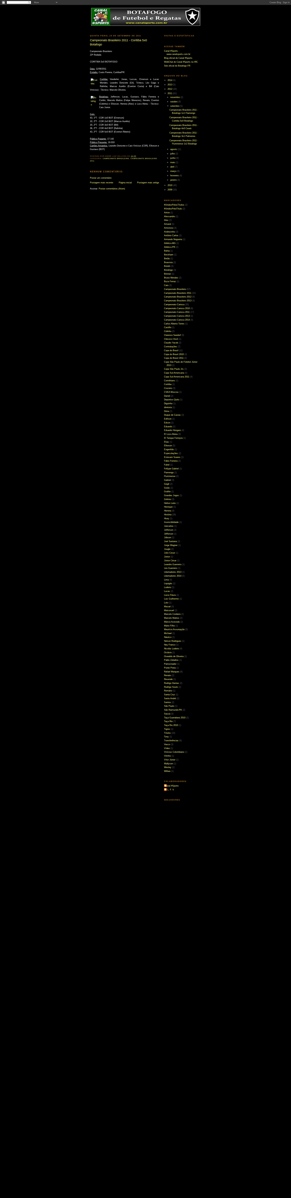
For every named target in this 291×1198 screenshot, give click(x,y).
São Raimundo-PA (173, 710)
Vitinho (167, 756)
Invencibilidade (171, 522)
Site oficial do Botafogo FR (177, 65)
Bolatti (167, 266)
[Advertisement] (145, 30)
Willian (167, 771)
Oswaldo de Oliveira (174, 656)
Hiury (166, 518)
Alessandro (169, 216)
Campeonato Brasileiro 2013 (177, 300)
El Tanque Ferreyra (173, 438)
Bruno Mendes (171, 277)
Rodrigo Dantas (171, 683)
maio (173, 162)
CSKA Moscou (171, 392)
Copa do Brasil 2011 (174, 358)
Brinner (167, 274)
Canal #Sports (172, 786)
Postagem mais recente (101, 182)
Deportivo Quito (171, 399)
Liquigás (168, 583)
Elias (166, 442)
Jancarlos (168, 526)
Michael (168, 633)
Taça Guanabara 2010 (174, 717)
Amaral (167, 224)
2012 (170, 89)
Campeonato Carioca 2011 (177, 312)
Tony (166, 736)
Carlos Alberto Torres (174, 323)
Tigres (167, 729)
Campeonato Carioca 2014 (177, 320)
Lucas (167, 591)
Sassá (167, 713)
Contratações (170, 346)
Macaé (167, 606)
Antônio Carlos (171, 235)
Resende (168, 679)
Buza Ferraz (170, 281)
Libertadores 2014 (172, 576)
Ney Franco (169, 644)
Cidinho (167, 331)
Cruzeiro (168, 388)
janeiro (173, 180)
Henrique (168, 507)
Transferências (171, 740)
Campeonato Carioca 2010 (177, 308)
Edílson (167, 419)
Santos (167, 702)
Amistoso (168, 228)
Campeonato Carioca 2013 (177, 316)
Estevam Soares (172, 457)
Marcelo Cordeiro (172, 614)
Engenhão (169, 449)
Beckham (168, 254)
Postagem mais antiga (148, 182)
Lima (166, 579)
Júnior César (170, 560)
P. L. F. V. (169, 789)
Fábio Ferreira (170, 461)
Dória (166, 411)
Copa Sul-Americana (174, 373)
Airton (167, 212)
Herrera (167, 510)
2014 (170, 80)
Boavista (168, 262)
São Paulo (169, 706)
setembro (175, 106)
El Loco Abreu (171, 434)
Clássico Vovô (171, 339)
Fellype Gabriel (171, 468)
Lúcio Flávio (170, 595)
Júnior (167, 556)
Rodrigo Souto (171, 687)
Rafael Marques (171, 671)
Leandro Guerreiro (172, 564)
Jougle (167, 549)
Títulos (167, 733)
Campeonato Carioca (174, 304)
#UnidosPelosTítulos (174, 205)
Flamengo (169, 472)
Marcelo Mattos (171, 618)
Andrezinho (169, 231)
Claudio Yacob (171, 342)
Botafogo (168, 270)
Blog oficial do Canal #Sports (178, 58)
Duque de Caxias (172, 415)
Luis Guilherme (171, 598)
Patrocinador (170, 664)
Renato (167, 675)
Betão (167, 258)
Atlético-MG (170, 243)
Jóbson (167, 537)
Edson (167, 422)
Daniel (167, 396)
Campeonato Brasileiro (116, 158)
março (173, 171)
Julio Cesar (169, 553)
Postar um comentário (100, 178)
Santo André (170, 698)
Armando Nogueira (173, 239)
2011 (170, 93)
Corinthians (169, 380)
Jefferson (168, 530)
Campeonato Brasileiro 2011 (177, 293)
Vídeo (167, 748)
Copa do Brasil (171, 350)
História (167, 514)
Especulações (171, 453)
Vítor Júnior (169, 759)
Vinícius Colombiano (174, 752)
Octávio (168, 652)
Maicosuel (169, 610)
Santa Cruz (169, 694)
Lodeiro (167, 587)
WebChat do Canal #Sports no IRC (181, 62)
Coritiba (167, 384)
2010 (170, 185)
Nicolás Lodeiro (171, 648)
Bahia (167, 250)
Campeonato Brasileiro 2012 (177, 296)
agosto (173, 149)
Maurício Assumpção (174, 629)
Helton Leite (170, 503)
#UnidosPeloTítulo (173, 208)
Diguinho (168, 403)
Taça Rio (168, 721)
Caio (166, 285)
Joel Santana (170, 541)
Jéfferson (168, 534)
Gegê (166, 484)
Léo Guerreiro (170, 568)
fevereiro (174, 175)
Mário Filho (169, 625)
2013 (170, 84)
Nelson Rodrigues (172, 641)
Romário (168, 690)
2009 (170, 189)
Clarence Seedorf (172, 335)
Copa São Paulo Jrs (174, 369)
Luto (166, 602)
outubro (174, 101)
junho (173, 158)
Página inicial (125, 182)
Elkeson (168, 445)
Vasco (167, 744)
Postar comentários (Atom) (112, 188)
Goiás (167, 488)
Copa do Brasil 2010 (174, 354)
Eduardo (168, 426)
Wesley (167, 767)
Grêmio (167, 499)
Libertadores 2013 (172, 572)
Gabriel (167, 480)
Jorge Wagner (170, 545)
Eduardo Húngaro (172, 430)
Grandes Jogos (171, 495)
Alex (166, 220)
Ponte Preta (170, 668)
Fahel (166, 464)
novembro (175, 97)
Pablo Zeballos (171, 660)
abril (172, 166)
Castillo (167, 327)
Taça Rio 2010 (171, 725)
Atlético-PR (169, 247)
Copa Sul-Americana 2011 (176, 376)
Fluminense (169, 476)
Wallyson (168, 763)
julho (172, 153)
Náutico (167, 637)
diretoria (168, 407)
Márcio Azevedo (172, 622)
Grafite (167, 491)
